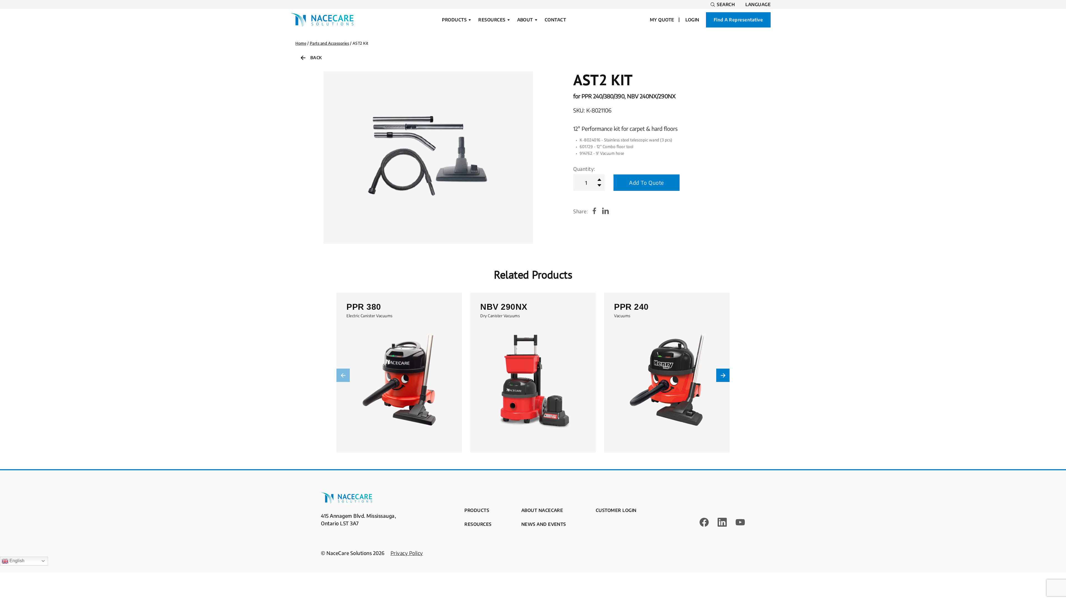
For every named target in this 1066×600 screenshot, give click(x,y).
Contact (555, 19)
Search (726, 4)
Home (300, 43)
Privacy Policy (407, 553)
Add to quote (646, 182)
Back (316, 57)
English (16, 560)
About (525, 19)
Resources (491, 19)
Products (454, 19)
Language (758, 4)
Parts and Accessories (329, 43)
